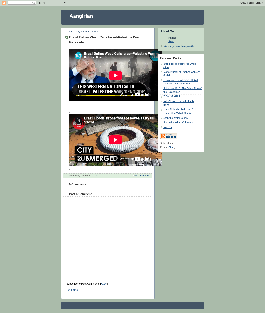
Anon (171, 41)
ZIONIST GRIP (171, 96)
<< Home (72, 290)
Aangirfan (81, 16)
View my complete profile (179, 46)
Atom (104, 283)
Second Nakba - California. (178, 122)
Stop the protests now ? (176, 118)
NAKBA (167, 127)
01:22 (94, 175)
